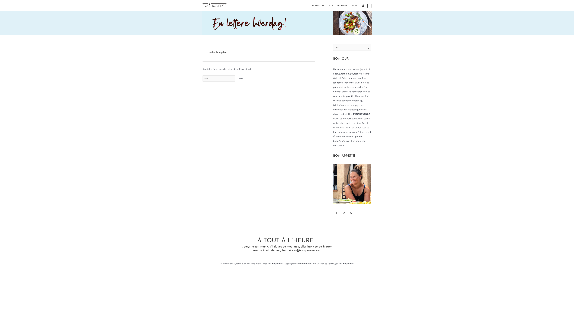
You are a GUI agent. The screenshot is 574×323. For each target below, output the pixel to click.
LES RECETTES (317, 6)
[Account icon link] (363, 5)
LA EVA (354, 6)
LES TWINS (342, 6)
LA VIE (330, 6)
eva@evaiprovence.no (306, 250)
